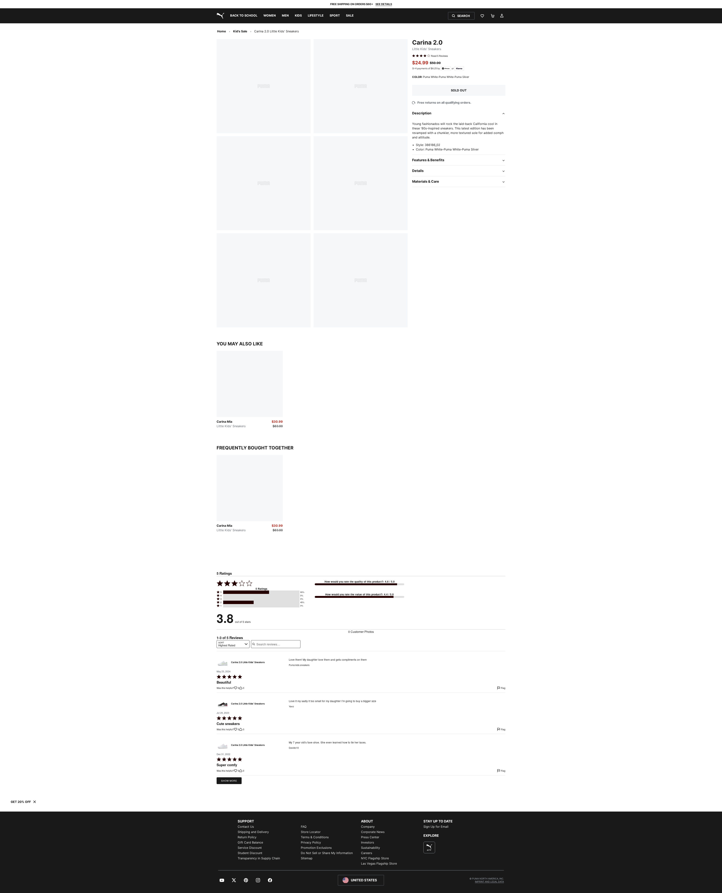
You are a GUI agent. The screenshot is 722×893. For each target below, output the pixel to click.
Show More (229, 780)
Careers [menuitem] (366, 853)
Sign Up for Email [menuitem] (435, 826)
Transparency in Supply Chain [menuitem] (259, 858)
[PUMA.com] (220, 16)
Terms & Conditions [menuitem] (315, 837)
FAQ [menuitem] (303, 826)
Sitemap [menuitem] (306, 858)
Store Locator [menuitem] (311, 832)
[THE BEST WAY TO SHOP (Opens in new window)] (429, 847)
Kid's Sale (240, 31)
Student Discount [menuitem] (250, 853)
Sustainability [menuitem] (370, 848)
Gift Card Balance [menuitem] (250, 842)
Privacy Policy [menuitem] (311, 842)
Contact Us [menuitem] (246, 826)
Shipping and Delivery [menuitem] (253, 832)
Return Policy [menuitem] (247, 837)
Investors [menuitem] (367, 842)
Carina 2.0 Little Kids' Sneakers (248, 662)
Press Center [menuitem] (370, 837)
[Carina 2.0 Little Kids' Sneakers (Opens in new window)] (223, 663)
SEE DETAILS (383, 4)
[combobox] (233, 644)
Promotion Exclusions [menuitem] (316, 848)
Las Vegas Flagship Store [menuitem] (379, 863)
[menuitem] (243, 16)
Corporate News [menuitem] (373, 832)
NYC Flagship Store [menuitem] (375, 858)
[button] (261, 592)
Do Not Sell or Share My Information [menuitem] (327, 853)
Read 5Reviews (439, 55)
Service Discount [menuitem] (250, 848)
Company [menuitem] (368, 826)
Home (221, 31)
